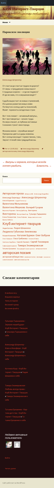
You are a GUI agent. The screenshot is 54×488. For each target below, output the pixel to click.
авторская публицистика (13, 257)
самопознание (8, 260)
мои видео (40, 257)
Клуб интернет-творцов (22, 223)
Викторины (9, 213)
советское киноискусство (21, 260)
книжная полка (30, 257)
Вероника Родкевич (9, 210)
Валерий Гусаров (34, 207)
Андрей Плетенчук (20, 201)
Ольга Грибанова (20, 238)
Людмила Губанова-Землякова (20, 231)
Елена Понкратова (9, 217)
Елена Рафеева (22, 217)
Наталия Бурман (26, 235)
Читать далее (10, 468)
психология (47, 257)
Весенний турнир (12, 304)
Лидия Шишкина (22, 228)
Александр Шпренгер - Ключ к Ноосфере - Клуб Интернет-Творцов (15, 348)
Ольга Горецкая (7, 239)
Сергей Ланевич (23, 242)
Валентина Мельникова (15, 203)
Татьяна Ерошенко (9, 249)
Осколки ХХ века (34, 239)
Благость (44, 165)
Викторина (32, 210)
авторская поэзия (17, 252)
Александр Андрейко (41, 194)
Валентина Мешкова (14, 207)
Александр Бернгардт (12, 197)
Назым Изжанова (9, 235)
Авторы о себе (29, 194)
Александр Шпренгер (12, 80)
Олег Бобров (43, 235)
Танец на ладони (11, 301)
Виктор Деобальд (21, 210)
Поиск (5, 176)
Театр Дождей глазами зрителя (26, 249)
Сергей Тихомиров (40, 241)
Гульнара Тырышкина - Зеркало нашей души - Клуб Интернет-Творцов (16, 324)
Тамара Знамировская (30, 245)
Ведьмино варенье (12, 297)
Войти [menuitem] (3, 3)
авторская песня (41, 249)
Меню (5, 22)
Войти (7, 458)
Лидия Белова (8, 228)
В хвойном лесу (11, 293)
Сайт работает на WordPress (14, 483)
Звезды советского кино (34, 217)
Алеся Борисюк (8, 200)
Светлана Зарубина (9, 242)
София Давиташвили (10, 246)
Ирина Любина (8, 220)
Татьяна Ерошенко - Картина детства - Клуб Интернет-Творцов (16, 413)
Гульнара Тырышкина (37, 214)
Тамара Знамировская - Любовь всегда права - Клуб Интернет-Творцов (16, 389)
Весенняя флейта (12, 308)
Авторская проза (13, 193)
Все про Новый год (22, 214)
